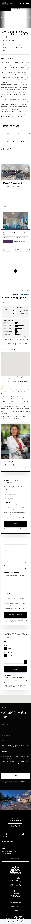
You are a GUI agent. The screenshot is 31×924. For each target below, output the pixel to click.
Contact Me (19, 467)
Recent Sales (13, 467)
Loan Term (7, 638)
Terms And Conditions (15, 910)
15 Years (16, 641)
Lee (17, 416)
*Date (5, 559)
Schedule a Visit (21, 541)
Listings (9, 416)
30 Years (8, 641)
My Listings (6, 467)
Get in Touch (15, 859)
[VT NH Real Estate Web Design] (19, 918)
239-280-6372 (20, 3)
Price (5, 646)
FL (13, 416)
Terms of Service (11, 621)
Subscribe (15, 524)
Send (15, 776)
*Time (5, 566)
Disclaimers (15, 906)
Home (3, 416)
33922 (5, 418)
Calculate (16, 669)
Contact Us (9, 541)
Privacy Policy (21, 517)
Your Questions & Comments (11, 572)
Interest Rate (8, 659)
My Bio (24, 467)
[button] (2, 18)
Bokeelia (22, 416)
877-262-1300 (6, 844)
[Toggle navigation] (27, 3)
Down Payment (8, 652)
